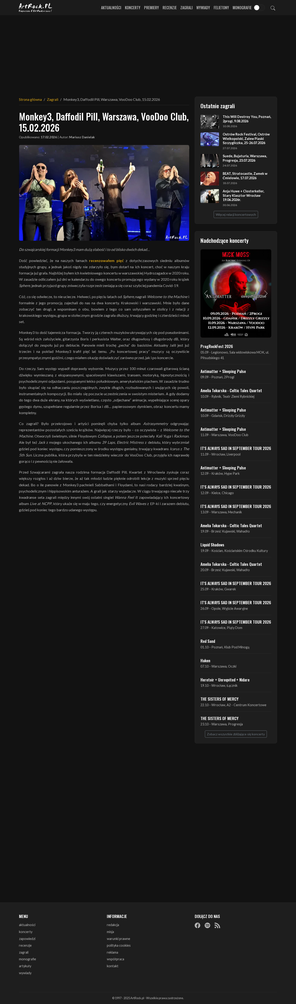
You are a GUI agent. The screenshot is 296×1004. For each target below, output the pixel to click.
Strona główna (30, 99)
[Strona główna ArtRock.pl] (35, 7)
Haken (205, 660)
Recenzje (170, 7)
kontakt (112, 966)
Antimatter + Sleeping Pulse (223, 371)
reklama (112, 952)
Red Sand (207, 641)
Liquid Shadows (212, 545)
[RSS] (217, 925)
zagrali (23, 952)
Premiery (151, 7)
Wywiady (203, 7)
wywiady (25, 973)
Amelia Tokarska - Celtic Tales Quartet (231, 390)
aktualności (27, 925)
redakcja (113, 925)
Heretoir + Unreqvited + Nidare (225, 680)
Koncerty (132, 7)
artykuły (25, 966)
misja (110, 932)
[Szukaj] (273, 7)
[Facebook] (197, 925)
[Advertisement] (148, 53)
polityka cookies (119, 945)
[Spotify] (207, 925)
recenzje (25, 945)
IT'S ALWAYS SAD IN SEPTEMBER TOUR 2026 (235, 448)
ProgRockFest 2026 (216, 346)
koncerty (25, 932)
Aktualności (111, 7)
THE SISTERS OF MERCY (219, 699)
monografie (27, 959)
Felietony (221, 7)
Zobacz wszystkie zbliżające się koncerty (236, 734)
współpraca (115, 959)
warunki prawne (118, 939)
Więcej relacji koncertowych (236, 214)
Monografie (242, 7)
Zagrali (186, 7)
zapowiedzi (27, 939)
